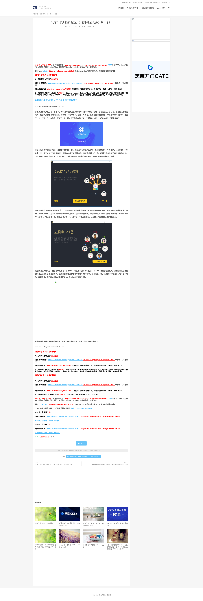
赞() (82, 443)
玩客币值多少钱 (71, 456)
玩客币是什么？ (95, 456)
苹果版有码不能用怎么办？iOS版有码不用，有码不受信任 (54, 464)
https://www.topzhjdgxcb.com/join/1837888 (99, 83)
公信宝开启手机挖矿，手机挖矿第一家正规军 (56, 100)
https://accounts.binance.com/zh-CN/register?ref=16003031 (86, 65)
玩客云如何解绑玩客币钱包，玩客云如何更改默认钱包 (110, 464)
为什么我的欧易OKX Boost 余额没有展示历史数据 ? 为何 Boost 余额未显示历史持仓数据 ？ (117, 547)
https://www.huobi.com (84, 408)
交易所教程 (149, 8)
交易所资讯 (133, 8)
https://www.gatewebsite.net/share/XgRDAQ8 (83, 93)
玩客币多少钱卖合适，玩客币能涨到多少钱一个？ (81, 22)
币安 (49, 65)
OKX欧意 (54, 79)
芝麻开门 (61, 93)
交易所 (162, 8)
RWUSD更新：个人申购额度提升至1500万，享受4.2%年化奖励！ (45, 547)
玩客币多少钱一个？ (83, 456)
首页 (122, 8)
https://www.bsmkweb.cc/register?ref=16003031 (65, 83)
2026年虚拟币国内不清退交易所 (131, 2)
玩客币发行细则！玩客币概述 (44, 523)
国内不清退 (35, 7)
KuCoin (44, 71)
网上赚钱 (49, 14)
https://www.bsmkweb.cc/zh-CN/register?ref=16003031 (101, 416)
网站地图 (109, 595)
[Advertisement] (81, 47)
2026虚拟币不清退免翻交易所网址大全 (157, 2)
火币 (72, 408)
